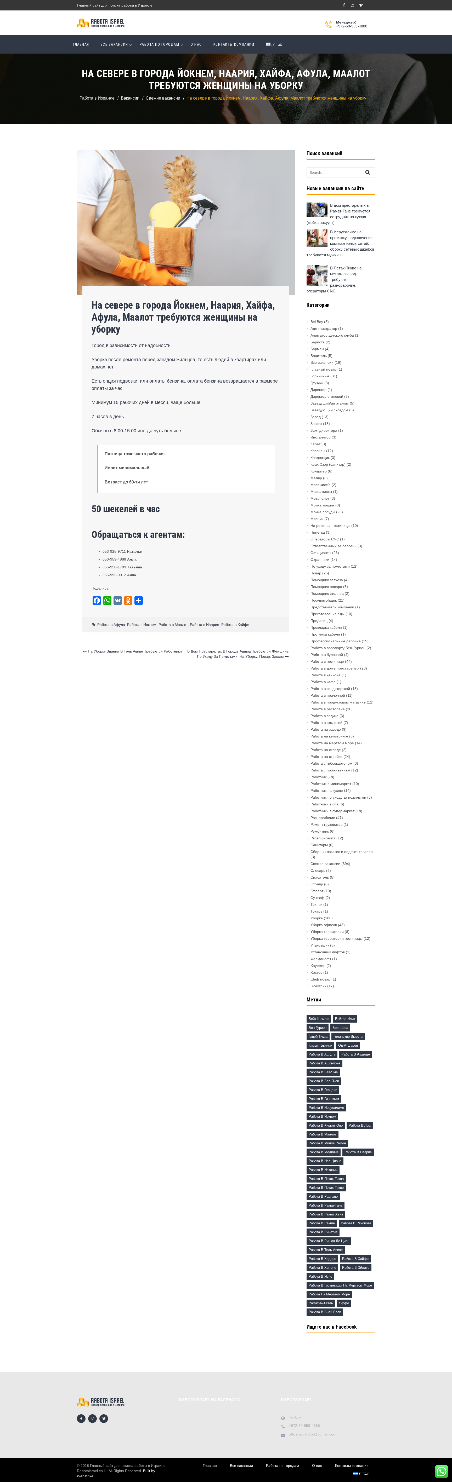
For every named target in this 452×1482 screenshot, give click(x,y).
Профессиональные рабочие (335, 641)
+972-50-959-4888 (351, 26)
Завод (315, 417)
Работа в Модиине (323, 1152)
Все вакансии (114, 44)
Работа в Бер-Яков (324, 1081)
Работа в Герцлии (323, 1090)
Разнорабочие (322, 818)
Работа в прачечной (327, 695)
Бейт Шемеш (319, 1019)
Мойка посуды (322, 512)
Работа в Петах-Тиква (326, 1179)
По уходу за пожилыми (330, 566)
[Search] (372, 172)
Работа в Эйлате (355, 1268)
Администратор (323, 328)
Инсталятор (320, 437)
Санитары (319, 845)
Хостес (316, 972)
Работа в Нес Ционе (325, 1161)
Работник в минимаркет (330, 784)
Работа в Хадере (322, 1259)
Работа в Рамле (322, 1223)
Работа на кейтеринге (329, 736)
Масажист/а (320, 485)
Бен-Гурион (317, 1028)
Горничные (319, 376)
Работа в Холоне (322, 1268)
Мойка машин (322, 505)
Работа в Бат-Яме (323, 1072)
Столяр (316, 884)
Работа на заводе (325, 729)
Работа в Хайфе (235, 624)
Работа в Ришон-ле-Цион (329, 1241)
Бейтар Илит (345, 1019)
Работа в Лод (360, 1125)
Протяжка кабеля (325, 634)
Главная (81, 44)
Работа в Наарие (204, 624)
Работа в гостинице (327, 661)
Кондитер (318, 471)
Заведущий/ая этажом (329, 403)
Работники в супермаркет (332, 811)
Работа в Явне (320, 1276)
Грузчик (316, 383)
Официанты (320, 553)
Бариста (317, 342)
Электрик (318, 986)
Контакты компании (234, 44)
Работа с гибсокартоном (331, 763)
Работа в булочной (326, 655)
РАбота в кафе (323, 682)
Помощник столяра (327, 593)
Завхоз (316, 424)
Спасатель (319, 877)
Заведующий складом (329, 410)
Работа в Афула (111, 624)
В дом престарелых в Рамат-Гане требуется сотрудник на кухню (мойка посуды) (338, 214)
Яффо (344, 1303)
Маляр (316, 478)
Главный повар (323, 369)
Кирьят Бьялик (320, 1045)
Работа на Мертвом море (329, 1294)
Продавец (318, 621)
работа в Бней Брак (325, 1312)
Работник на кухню (326, 790)
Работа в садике (324, 716)
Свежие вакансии (325, 864)
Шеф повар (320, 979)
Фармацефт (320, 959)
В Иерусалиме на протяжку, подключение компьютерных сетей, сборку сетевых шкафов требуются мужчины (340, 243)
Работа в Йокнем (141, 624)
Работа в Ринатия (323, 1232)
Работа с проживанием (330, 770)
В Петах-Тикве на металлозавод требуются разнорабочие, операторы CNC (334, 279)
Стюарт (316, 891)
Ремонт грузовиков (326, 824)
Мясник (316, 519)
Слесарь (317, 870)
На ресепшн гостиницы (330, 525)
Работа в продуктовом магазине (338, 702)
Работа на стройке (326, 756)
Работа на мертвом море (332, 743)
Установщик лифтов (327, 952)
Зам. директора (323, 430)
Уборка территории (327, 932)
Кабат (315, 444)
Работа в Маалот (173, 624)
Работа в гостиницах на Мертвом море (340, 1285)
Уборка (316, 918)
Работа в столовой (326, 722)
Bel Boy (316, 322)
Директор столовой (326, 396)
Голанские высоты (348, 1037)
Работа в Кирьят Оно (326, 1125)
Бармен (317, 349)
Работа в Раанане (323, 1196)
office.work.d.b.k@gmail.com (312, 1434)
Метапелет (319, 498)
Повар (315, 573)
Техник (316, 904)
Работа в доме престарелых (334, 668)
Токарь (316, 911)
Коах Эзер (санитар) (328, 464)
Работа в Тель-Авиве (326, 1250)
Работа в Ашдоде (355, 1054)
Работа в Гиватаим (324, 1099)
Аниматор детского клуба (332, 335)
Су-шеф (317, 898)
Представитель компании (332, 607)
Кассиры (317, 451)
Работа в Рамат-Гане (325, 1205)
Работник (318, 777)
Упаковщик (319, 945)
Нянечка (317, 532)
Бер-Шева (340, 1028)
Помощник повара (326, 587)
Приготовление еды (327, 614)
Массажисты (321, 491)
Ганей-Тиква (318, 1037)
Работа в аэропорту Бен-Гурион (337, 648)
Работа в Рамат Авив (326, 1214)
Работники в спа (324, 804)
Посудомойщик (323, 600)
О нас (196, 44)
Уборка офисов (323, 925)
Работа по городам (159, 44)
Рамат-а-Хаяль (321, 1303)
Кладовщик (320, 457)
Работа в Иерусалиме (326, 1108)
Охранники (319, 559)
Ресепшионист (322, 838)
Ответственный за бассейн (333, 546)
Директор (318, 390)
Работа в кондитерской (330, 689)
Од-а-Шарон (348, 1045)
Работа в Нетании (323, 1170)
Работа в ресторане (327, 709)
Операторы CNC (324, 539)
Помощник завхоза (326, 580)
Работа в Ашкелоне (324, 1063)
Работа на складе (325, 750)
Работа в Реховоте (356, 1223)
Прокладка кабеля (326, 627)
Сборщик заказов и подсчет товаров (341, 852)
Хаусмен (317, 966)
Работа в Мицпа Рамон (327, 1143)
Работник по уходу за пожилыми (338, 797)
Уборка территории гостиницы (336, 938)
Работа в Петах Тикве (326, 1188)
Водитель (318, 356)
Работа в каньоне (325, 675)
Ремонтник (319, 831)
